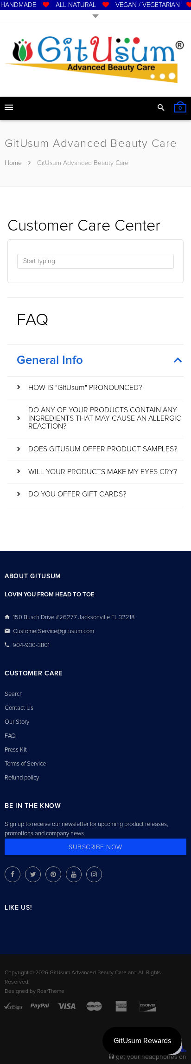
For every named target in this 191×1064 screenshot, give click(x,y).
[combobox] (95, 261)
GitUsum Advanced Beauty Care (88, 973)
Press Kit (16, 750)
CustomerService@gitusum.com (53, 631)
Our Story (17, 722)
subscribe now (95, 847)
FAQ (10, 736)
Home (14, 163)
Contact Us (19, 708)
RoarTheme (50, 991)
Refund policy (22, 778)
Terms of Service (25, 764)
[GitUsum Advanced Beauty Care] (95, 59)
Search (14, 694)
